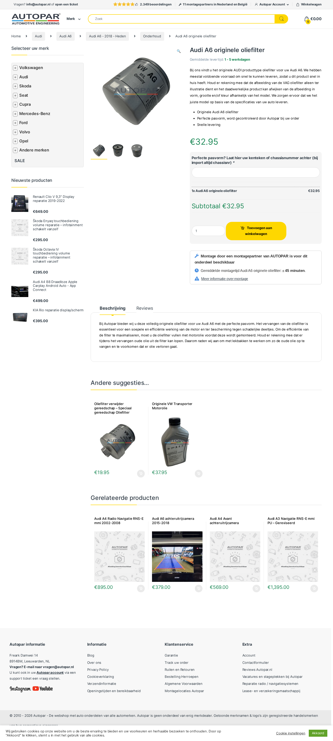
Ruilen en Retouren (180, 670)
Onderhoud (152, 36)
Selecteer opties (196, 473)
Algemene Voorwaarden (184, 684)
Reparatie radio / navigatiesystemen (270, 684)
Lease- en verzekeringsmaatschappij (271, 691)
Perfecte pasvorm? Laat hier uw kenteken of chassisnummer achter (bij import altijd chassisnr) (255, 160)
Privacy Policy (98, 670)
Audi (38, 36)
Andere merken (34, 150)
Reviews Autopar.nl (257, 670)
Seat (23, 95)
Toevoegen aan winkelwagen (258, 231)
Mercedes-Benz (34, 113)
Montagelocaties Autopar (184, 691)
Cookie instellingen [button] (290, 733)
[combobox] (181, 19)
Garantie (171, 655)
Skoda (25, 86)
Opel (23, 141)
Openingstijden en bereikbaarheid (114, 691)
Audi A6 (65, 36)
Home (16, 36)
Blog (90, 655)
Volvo (24, 131)
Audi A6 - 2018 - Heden (107, 36)
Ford (23, 122)
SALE (19, 160)
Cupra (25, 104)
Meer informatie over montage (224, 279)
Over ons (94, 663)
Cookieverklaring (100, 677)
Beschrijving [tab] (112, 308)
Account (248, 655)
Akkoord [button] (318, 733)
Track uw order (176, 663)
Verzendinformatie (101, 684)
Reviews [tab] (144, 308)
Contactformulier (255, 663)
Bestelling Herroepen (181, 677)
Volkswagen (31, 67)
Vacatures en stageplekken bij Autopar (272, 677)
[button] (179, 51)
